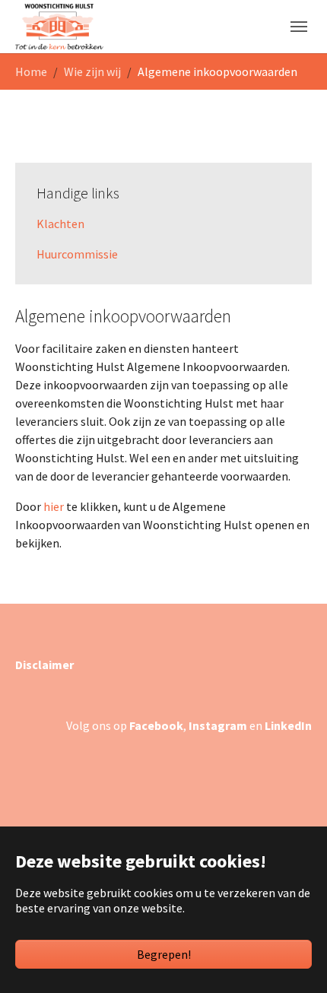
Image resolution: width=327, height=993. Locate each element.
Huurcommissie (77, 254)
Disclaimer (44, 664)
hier (54, 506)
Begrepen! (164, 954)
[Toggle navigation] (299, 27)
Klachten (60, 223)
